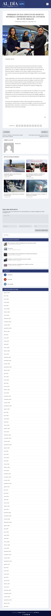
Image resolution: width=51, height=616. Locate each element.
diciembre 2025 (7, 318)
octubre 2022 (7, 441)
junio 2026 (6, 299)
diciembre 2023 (7, 396)
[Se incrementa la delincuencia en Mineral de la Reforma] (14, 186)
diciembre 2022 (7, 435)
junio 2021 (6, 493)
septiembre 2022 (8, 444)
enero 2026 (6, 315)
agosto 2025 (7, 331)
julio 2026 (6, 295)
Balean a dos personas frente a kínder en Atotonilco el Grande (36, 194)
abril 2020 (6, 538)
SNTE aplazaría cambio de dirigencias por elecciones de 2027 (22, 243)
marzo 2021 (6, 502)
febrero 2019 (7, 583)
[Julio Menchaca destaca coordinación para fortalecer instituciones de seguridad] (36, 166)
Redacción (24, 21)
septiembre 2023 (8, 405)
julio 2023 (6, 412)
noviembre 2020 (7, 515)
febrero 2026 (7, 312)
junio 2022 (6, 454)
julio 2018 (6, 606)
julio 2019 (6, 567)
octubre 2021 (7, 480)
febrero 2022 (7, 467)
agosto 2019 (7, 564)
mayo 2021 (6, 496)
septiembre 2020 (8, 522)
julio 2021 (6, 490)
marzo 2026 (6, 308)
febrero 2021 (7, 506)
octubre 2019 (7, 558)
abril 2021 (6, 499)
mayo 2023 (6, 418)
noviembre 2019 (7, 554)
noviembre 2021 (7, 477)
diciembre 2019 (7, 551)
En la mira (10, 248)
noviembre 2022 (7, 438)
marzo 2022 (6, 464)
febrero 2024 (7, 389)
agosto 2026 (7, 292)
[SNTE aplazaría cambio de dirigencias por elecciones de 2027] (5, 244)
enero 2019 (6, 587)
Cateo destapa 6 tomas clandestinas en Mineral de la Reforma (22, 253)
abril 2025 (6, 344)
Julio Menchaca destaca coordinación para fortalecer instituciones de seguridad (35, 175)
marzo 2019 (6, 580)
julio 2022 (6, 451)
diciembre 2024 (7, 357)
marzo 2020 (6, 541)
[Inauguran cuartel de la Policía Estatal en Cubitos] (5, 260)
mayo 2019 (6, 574)
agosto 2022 (7, 448)
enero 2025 (6, 354)
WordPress (36, 612)
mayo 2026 (6, 302)
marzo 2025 (6, 347)
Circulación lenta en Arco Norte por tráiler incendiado (12, 174)
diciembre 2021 (7, 473)
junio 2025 (6, 338)
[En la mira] (5, 249)
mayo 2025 (6, 341)
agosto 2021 (7, 486)
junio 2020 (6, 532)
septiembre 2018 (8, 600)
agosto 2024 (7, 370)
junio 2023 (6, 415)
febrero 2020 (7, 545)
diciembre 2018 (7, 590)
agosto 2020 (7, 525)
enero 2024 (6, 392)
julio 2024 (6, 373)
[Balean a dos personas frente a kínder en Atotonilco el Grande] (36, 186)
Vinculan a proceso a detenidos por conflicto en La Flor (20, 264)
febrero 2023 (7, 428)
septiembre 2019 (8, 561)
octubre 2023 (7, 402)
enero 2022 (6, 470)
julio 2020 (6, 528)
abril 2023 (6, 422)
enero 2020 (6, 548)
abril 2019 (6, 577)
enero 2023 (6, 431)
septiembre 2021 (8, 483)
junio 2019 (6, 570)
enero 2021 (6, 509)
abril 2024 (6, 383)
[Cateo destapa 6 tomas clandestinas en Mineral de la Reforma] (5, 254)
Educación (19, 244)
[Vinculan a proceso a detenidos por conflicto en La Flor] (5, 265)
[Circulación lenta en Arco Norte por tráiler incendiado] (14, 166)
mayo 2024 (6, 380)
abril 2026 (6, 305)
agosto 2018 (7, 603)
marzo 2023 (6, 425)
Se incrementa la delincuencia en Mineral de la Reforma (14, 194)
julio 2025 (6, 334)
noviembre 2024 (7, 360)
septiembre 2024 (8, 367)
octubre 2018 (7, 596)
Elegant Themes (21, 612)
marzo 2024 (6, 386)
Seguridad (30, 21)
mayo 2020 (6, 535)
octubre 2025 (7, 325)
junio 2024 (6, 376)
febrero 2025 (7, 350)
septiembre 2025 (8, 328)
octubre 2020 (7, 519)
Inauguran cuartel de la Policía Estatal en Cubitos (19, 259)
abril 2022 (6, 460)
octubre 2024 (7, 363)
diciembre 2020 (7, 512)
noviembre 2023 (7, 399)
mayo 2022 (6, 457)
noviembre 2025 (7, 321)
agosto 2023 (7, 409)
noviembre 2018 (7, 593)
